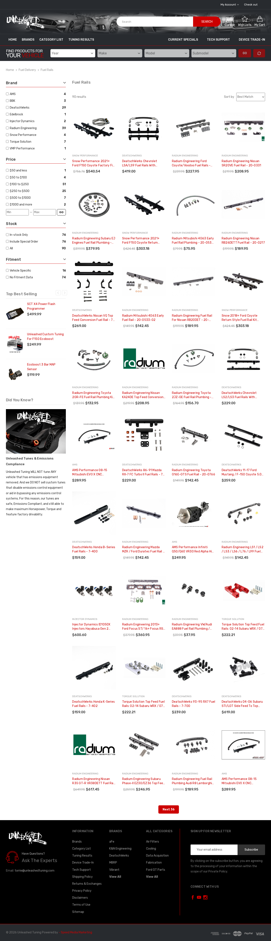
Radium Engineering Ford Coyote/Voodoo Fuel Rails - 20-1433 (191, 163)
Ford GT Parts (155, 870)
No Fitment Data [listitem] (21, 277)
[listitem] (36, 170)
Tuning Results (81, 39)
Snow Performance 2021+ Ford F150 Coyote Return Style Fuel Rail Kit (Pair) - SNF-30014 (143, 241)
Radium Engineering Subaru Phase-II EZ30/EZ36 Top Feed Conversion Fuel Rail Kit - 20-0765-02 (143, 781)
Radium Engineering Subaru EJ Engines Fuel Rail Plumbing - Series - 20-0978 (93, 241)
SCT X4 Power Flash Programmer (41, 306)
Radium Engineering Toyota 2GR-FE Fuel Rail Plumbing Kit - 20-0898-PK (93, 395)
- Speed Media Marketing (75, 932)
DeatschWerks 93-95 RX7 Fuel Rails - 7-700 (193, 704)
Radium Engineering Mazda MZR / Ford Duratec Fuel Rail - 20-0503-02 (143, 549)
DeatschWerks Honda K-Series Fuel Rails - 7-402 (93, 704)
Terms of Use (81, 905)
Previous (58, 292)
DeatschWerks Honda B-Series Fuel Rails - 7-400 (93, 549)
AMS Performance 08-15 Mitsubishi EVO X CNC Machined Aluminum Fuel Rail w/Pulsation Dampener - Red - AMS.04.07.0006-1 (93, 472)
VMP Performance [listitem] (22, 148)
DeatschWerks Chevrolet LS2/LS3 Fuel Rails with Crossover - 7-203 (239, 395)
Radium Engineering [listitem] (23, 128)
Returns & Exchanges (87, 884)
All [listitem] (11, 248)
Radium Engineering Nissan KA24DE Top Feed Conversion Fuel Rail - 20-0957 (143, 395)
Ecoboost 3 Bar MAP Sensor (41, 367)
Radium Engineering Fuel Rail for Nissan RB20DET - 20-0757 (192, 318)
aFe (111, 841)
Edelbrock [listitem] (16, 114)
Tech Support (218, 39)
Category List (51, 39)
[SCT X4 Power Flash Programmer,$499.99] (15, 314)
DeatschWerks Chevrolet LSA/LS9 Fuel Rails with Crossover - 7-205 (139, 163)
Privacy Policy (81, 891)
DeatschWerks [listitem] (19, 107)
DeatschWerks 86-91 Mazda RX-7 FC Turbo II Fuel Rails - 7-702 (143, 472)
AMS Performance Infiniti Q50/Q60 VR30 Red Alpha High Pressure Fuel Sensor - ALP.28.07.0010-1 (193, 549)
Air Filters (152, 841)
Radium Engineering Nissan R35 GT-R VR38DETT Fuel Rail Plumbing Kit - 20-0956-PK (93, 781)
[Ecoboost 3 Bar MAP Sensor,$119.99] (15, 374)
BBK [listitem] (12, 101)
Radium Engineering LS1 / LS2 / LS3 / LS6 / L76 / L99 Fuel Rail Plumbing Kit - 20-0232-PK (242, 549)
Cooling (151, 848)
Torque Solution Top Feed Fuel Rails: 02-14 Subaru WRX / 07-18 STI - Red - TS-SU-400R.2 (243, 627)
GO (61, 212)
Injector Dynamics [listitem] (22, 121)
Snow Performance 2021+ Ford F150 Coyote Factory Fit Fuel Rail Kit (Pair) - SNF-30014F (93, 163)
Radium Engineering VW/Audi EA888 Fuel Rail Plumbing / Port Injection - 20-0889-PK (192, 627)
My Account (228, 4)
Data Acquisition (157, 855)
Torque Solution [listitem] (20, 141)
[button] (230, 21)
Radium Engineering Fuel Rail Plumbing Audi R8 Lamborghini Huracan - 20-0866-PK (193, 781)
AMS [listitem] (13, 94)
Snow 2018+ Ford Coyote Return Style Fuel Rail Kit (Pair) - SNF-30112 (240, 318)
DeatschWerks (119, 855)
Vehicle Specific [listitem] (20, 270)
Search (207, 21)
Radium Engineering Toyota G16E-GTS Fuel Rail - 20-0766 (193, 472)
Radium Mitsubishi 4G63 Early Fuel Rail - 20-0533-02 (143, 318)
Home (12, 39)
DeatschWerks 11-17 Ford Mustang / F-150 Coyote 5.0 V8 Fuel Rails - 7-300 (242, 472)
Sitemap (78, 912)
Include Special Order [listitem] (24, 241)
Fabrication (154, 862)
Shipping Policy (82, 877)
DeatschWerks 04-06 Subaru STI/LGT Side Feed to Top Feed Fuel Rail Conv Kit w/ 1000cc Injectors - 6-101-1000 (243, 704)
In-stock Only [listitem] (19, 235)
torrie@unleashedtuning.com (34, 870)
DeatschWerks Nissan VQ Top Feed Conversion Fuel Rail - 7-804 (93, 318)
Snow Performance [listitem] (23, 135)
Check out (250, 4)
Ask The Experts (39, 860)
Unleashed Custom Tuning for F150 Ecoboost (45, 337)
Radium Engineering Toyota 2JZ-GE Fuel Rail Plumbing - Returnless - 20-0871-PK (192, 395)
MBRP (113, 862)
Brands (28, 39)
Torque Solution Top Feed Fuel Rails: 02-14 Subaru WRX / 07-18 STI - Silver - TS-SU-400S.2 (143, 704)
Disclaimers (80, 898)
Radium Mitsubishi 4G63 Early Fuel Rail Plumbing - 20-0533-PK (193, 241)
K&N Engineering (120, 848)
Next (64, 292)
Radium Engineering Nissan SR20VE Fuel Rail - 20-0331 (241, 163)
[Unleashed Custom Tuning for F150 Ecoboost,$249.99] (15, 344)
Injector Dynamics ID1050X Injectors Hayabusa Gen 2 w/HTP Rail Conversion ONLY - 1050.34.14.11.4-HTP (93, 627)
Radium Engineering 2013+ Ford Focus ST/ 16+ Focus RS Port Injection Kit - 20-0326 (142, 627)
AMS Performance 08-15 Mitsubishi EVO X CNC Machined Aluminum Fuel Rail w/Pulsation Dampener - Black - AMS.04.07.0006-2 (243, 781)
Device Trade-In (252, 39)
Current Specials (183, 39)
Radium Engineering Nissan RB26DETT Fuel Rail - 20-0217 (243, 240)
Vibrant (114, 870)
